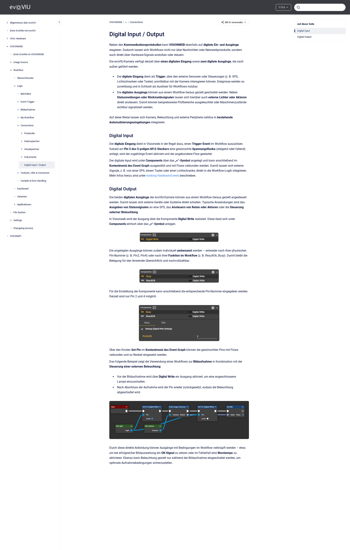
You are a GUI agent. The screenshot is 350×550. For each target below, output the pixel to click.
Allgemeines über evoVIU (23, 22)
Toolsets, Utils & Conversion (35, 172)
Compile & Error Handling (33, 180)
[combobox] (319, 7)
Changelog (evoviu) (23, 228)
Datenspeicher (32, 141)
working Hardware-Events (162, 175)
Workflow (18, 70)
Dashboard (22, 188)
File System (19, 212)
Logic (20, 86)
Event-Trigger (27, 101)
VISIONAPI (15, 236)
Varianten (22, 196)
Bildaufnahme (28, 109)
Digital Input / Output (35, 165)
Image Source (20, 62)
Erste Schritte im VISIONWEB (28, 54)
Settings (17, 220)
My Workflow (27, 117)
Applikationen (24, 204)
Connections (27, 125)
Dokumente (30, 157)
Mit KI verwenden (234, 22)
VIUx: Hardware (18, 38)
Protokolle (29, 133)
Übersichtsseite (25, 78)
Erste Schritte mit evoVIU (23, 30)
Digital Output (304, 36)
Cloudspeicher (31, 149)
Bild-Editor (26, 93)
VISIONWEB (16, 46)
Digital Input (303, 30)
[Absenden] (298, 7)
